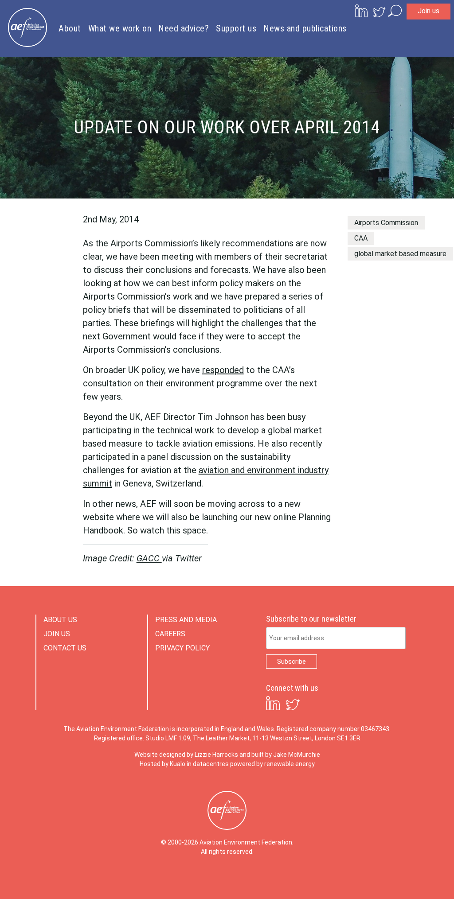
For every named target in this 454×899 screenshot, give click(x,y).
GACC (149, 558)
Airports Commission (386, 222)
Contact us (64, 648)
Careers (170, 634)
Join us (428, 11)
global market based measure (400, 253)
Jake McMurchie (296, 754)
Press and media (186, 619)
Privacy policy (182, 648)
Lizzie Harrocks (216, 754)
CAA (361, 238)
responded (223, 370)
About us (60, 619)
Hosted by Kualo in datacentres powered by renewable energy (227, 763)
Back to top (407, 877)
